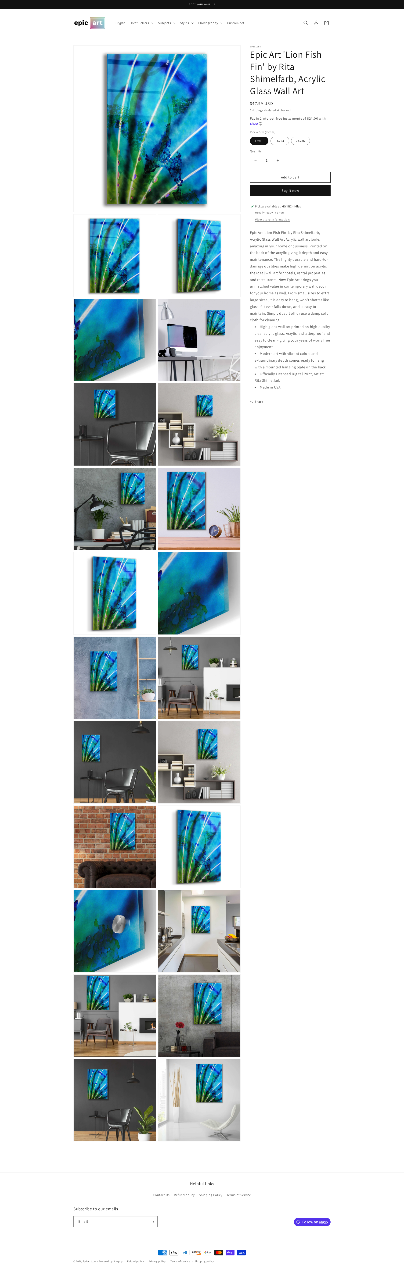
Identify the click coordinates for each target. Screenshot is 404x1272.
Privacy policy (157, 1261)
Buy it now (290, 190)
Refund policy (184, 1195)
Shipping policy (204, 1261)
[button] (141, 23)
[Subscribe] (152, 1221)
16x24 (279, 141)
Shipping (256, 110)
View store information (272, 219)
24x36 (300, 141)
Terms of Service (239, 1195)
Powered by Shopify (111, 1261)
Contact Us (161, 1195)
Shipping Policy (210, 1195)
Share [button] (259, 401)
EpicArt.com (90, 1261)
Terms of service (180, 1261)
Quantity (256, 151)
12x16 (259, 141)
